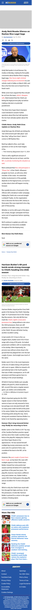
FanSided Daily (6, 577)
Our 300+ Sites (24, 574)
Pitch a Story (23, 577)
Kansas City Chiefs (12, 252)
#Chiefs (17, 131)
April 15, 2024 (25, 152)
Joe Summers (8, 37)
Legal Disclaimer (25, 584)
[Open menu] (3, 3)
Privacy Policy (6, 580)
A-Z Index (22, 587)
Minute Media (10, 596)
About (3, 571)
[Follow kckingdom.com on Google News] (27, 244)
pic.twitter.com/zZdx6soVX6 (16, 390)
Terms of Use (23, 580)
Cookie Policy (5, 584)
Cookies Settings (7, 592)
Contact (4, 574)
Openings (22, 571)
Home (3, 252)
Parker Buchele (8, 280)
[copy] (12, 40)
